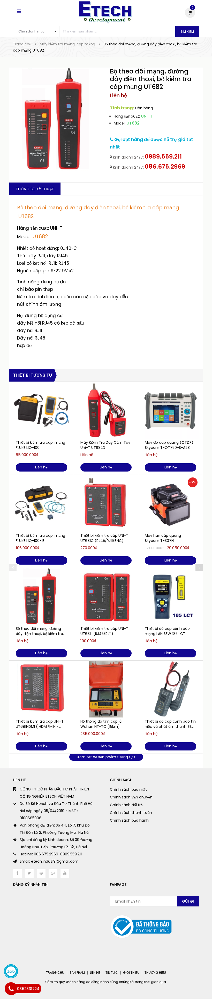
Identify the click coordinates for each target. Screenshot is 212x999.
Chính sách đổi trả (126, 804)
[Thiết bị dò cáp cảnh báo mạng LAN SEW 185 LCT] (170, 596)
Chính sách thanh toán (131, 812)
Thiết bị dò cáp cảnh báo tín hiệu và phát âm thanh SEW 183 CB (170, 724)
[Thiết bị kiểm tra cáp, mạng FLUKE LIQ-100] (41, 410)
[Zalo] (11, 971)
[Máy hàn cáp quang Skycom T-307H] (170, 503)
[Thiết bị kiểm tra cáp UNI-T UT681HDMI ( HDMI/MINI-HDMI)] (41, 689)
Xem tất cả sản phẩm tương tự (105, 756)
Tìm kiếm (187, 31)
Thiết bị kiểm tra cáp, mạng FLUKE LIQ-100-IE (40, 538)
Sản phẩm (77, 972)
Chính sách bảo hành (129, 820)
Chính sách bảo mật (128, 789)
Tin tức (111, 972)
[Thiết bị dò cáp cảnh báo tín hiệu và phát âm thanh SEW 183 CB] (170, 689)
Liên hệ (95, 972)
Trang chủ (55, 972)
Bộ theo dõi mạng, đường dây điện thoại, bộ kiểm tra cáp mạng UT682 (39, 631)
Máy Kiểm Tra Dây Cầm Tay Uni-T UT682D (105, 445)
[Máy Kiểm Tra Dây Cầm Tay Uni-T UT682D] (106, 410)
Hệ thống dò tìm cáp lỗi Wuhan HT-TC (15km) (101, 724)
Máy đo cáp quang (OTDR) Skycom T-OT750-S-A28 (169, 445)
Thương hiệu (155, 972)
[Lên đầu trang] (201, 982)
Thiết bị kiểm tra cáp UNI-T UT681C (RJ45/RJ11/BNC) (104, 538)
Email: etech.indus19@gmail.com (49, 861)
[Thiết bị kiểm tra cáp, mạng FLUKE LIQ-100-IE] (41, 503)
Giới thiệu (131, 972)
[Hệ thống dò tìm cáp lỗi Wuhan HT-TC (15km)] (106, 689)
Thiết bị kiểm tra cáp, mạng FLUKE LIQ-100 (40, 445)
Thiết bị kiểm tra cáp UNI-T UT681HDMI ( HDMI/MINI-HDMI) (40, 724)
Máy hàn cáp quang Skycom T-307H (163, 538)
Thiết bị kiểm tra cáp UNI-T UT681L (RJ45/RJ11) (104, 631)
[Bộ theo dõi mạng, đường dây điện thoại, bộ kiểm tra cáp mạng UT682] (41, 596)
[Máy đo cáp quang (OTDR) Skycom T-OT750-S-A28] (170, 410)
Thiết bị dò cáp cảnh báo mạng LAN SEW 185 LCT (167, 631)
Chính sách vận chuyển (131, 797)
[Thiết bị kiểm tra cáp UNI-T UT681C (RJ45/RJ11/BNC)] (106, 503)
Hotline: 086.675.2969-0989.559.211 (51, 854)
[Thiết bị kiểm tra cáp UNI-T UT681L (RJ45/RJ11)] (106, 596)
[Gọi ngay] (11, 988)
